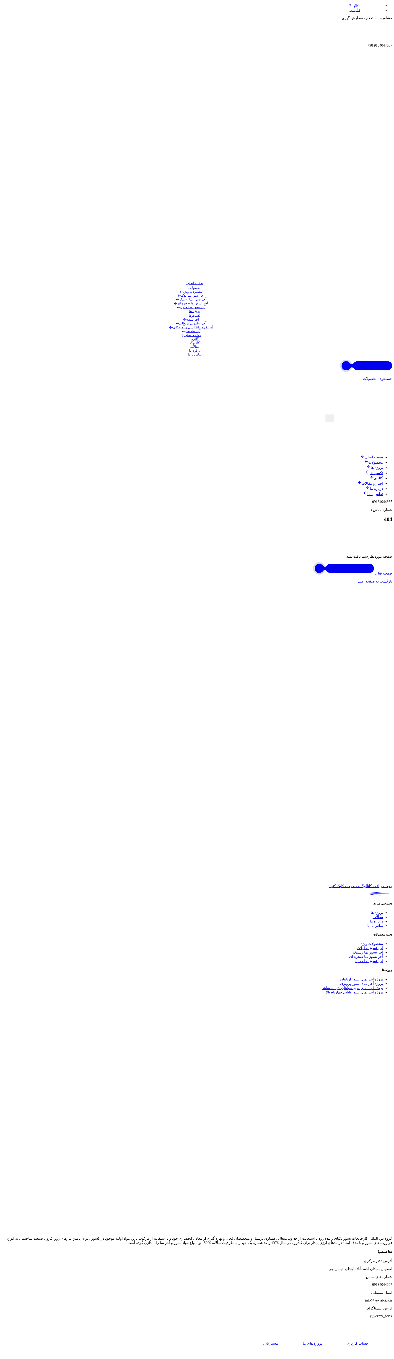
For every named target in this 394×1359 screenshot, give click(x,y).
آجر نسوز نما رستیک (192, 299)
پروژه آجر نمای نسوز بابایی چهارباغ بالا (354, 992)
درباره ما (195, 350)
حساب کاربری (357, 1343)
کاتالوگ (195, 343)
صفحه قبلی (383, 573)
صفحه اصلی (195, 283)
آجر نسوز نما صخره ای (192, 303)
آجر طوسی (192, 331)
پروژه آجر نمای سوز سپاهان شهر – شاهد (352, 988)
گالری (195, 339)
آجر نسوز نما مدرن (192, 307)
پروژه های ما (312, 1343)
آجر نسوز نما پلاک (193, 295)
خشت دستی (192, 335)
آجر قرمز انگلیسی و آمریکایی (193, 327)
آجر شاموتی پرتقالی (192, 323)
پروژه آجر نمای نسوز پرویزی (361, 983)
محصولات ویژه (193, 291)
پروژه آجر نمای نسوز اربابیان (361, 979)
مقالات (194, 346)
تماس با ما (195, 354)
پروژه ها (194, 311)
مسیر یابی (271, 1343)
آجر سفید (193, 319)
